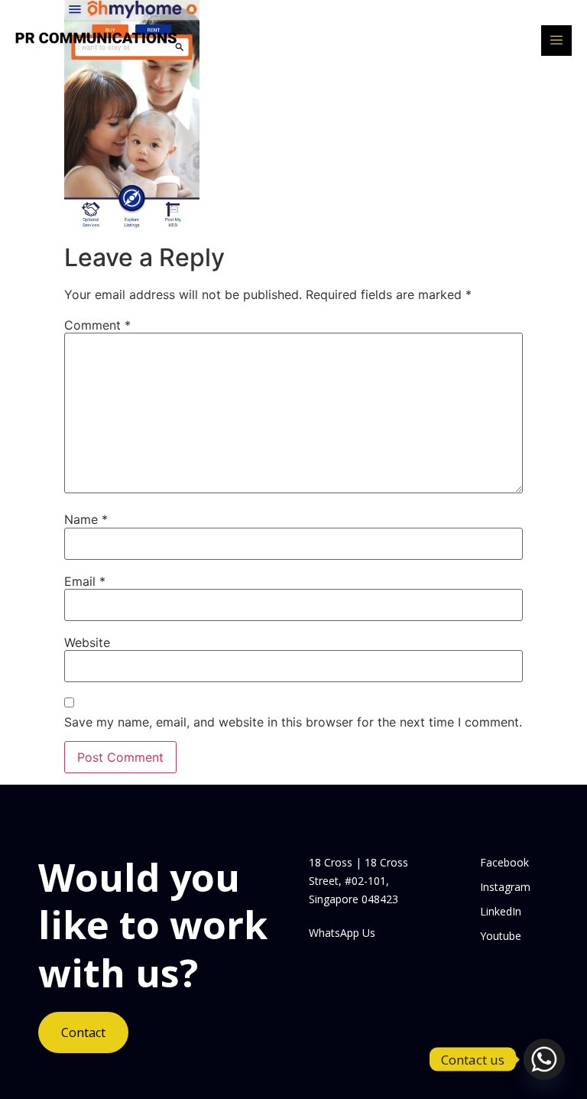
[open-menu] (556, 40)
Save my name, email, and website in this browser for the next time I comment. (293, 722)
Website (87, 642)
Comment (97, 325)
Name (86, 519)
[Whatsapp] (544, 1059)
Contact (83, 1032)
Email (84, 581)
